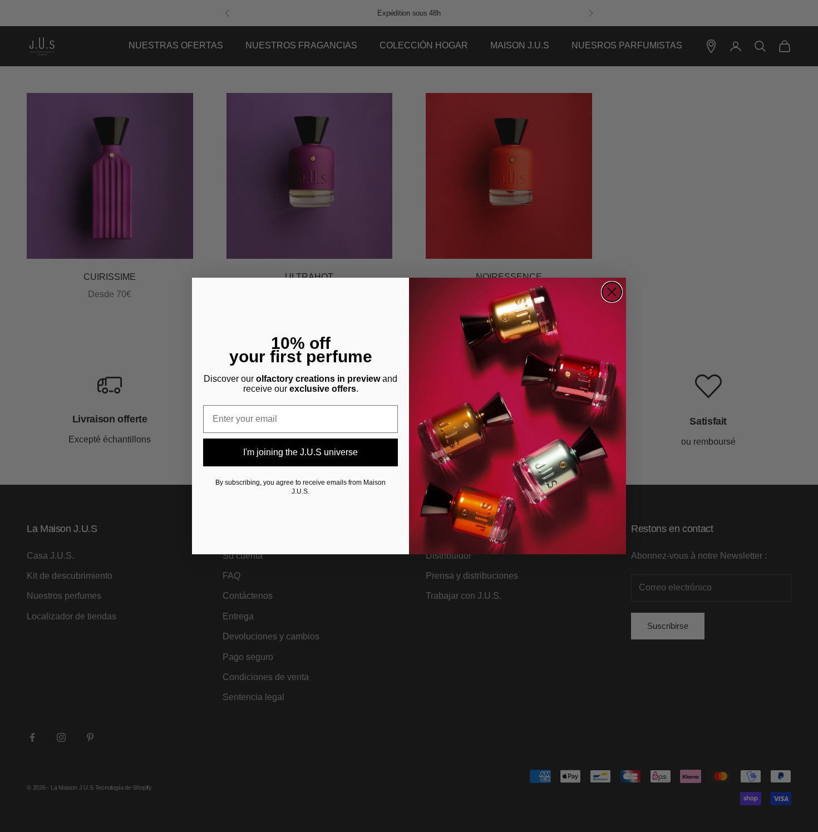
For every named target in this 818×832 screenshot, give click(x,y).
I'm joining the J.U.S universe (300, 452)
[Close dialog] (612, 292)
